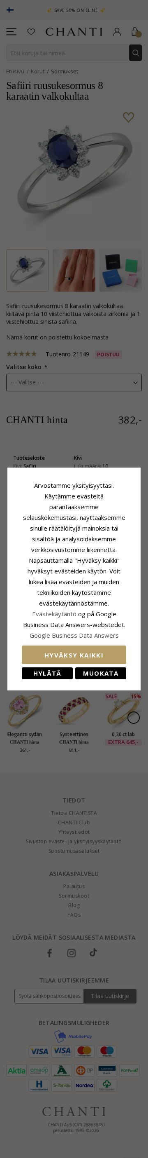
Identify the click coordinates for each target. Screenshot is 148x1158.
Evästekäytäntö (54, 614)
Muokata (100, 673)
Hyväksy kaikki (74, 655)
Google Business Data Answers (74, 635)
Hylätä (47, 673)
